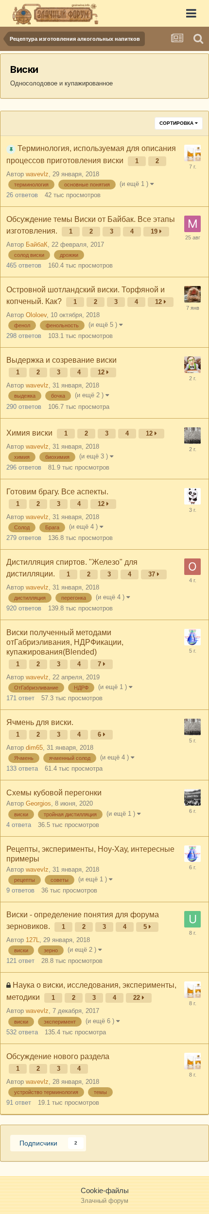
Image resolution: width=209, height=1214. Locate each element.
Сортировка (177, 123)
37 (152, 574)
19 (155, 231)
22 (137, 997)
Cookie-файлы (105, 1190)
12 (159, 301)
